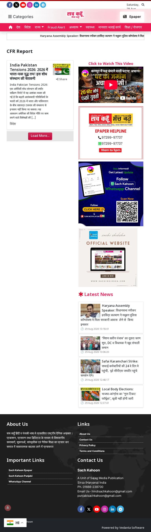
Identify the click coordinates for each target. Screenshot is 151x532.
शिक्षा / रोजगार (133, 27)
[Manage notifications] (8, 508)
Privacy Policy (87, 445)
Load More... (40, 136)
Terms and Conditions (92, 450)
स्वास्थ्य (90, 27)
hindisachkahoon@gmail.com (112, 491)
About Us (84, 433)
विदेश (27, 27)
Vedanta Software (131, 528)
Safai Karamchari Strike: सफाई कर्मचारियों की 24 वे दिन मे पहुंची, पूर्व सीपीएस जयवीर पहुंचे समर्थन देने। (110, 369)
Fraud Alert (56, 27)
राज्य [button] (37, 27)
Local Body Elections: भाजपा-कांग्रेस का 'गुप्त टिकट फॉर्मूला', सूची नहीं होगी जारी (119, 394)
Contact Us (85, 439)
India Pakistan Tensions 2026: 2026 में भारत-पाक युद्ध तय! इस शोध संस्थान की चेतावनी (29, 72)
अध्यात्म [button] (73, 27)
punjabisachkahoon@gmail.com (99, 496)
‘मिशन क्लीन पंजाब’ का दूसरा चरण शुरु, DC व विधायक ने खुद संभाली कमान (121, 343)
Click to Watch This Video (110, 64)
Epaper (135, 17)
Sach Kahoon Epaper (20, 470)
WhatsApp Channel (20, 481)
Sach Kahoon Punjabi (20, 475)
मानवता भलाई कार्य (110, 27)
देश (18, 27)
